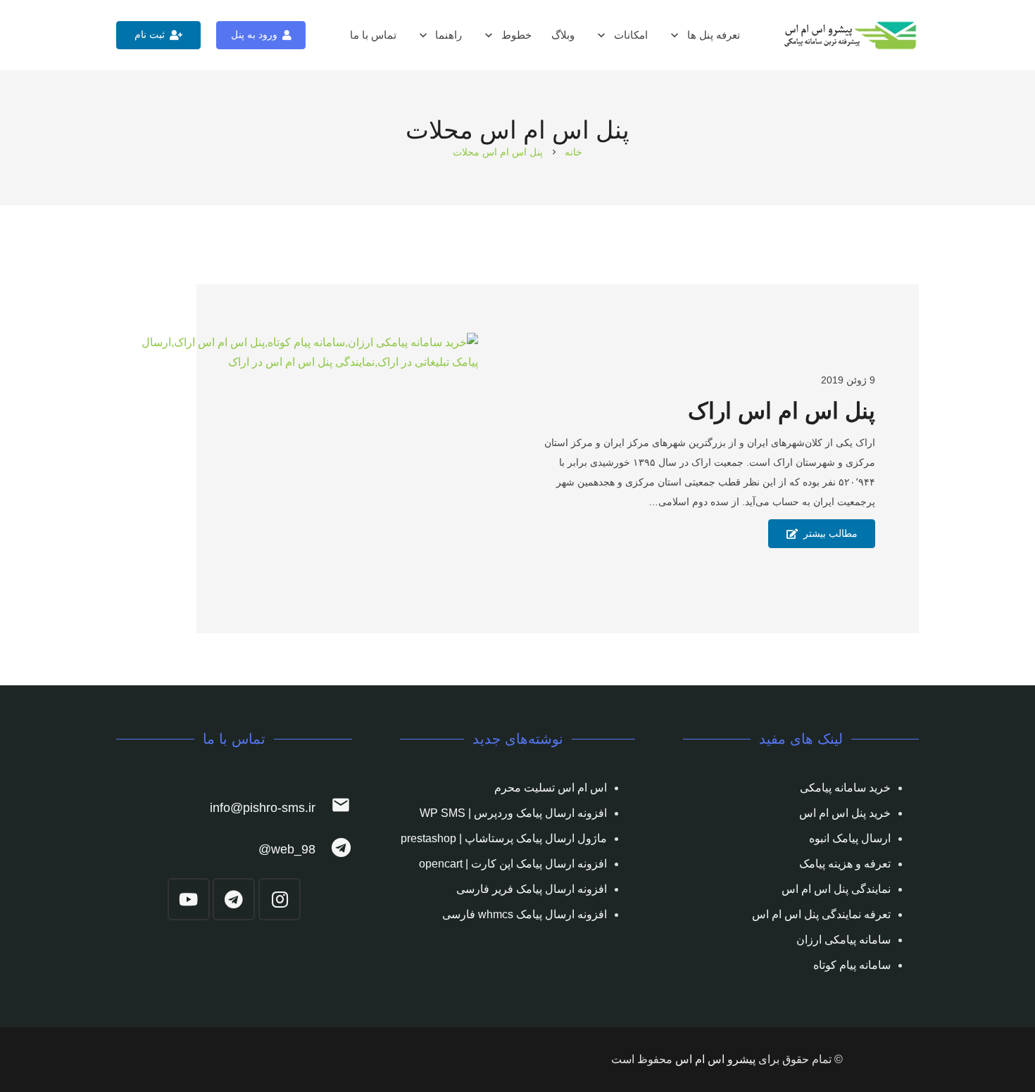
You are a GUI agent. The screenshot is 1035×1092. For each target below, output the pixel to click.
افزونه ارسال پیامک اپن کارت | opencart (513, 864)
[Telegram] (234, 899)
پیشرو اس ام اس (715, 1059)
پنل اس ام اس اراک (781, 411)
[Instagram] (279, 899)
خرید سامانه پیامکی (845, 788)
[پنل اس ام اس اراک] (297, 459)
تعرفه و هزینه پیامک (845, 864)
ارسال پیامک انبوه (850, 838)
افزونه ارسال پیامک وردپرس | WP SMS (513, 813)
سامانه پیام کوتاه (852, 965)
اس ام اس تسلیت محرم (550, 788)
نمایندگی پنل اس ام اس (836, 889)
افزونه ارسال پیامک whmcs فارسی (524, 914)
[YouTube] (189, 899)
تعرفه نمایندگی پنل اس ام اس (821, 914)
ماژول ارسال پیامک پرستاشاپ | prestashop (504, 838)
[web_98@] (333, 849)
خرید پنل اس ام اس (845, 813)
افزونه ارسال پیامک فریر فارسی (531, 889)
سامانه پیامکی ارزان (843, 940)
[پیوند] (851, 35)
